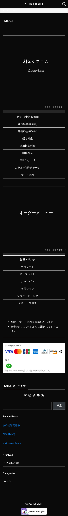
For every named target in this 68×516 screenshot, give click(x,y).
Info (9, 481)
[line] (38, 395)
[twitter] (25, 395)
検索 (59, 405)
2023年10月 (12, 463)
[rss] (42, 395)
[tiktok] (34, 395)
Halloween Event (12, 443)
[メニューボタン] (4, 4)
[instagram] (29, 395)
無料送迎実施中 (11, 425)
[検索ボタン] (64, 4)
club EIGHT (34, 4)
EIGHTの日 (9, 434)
